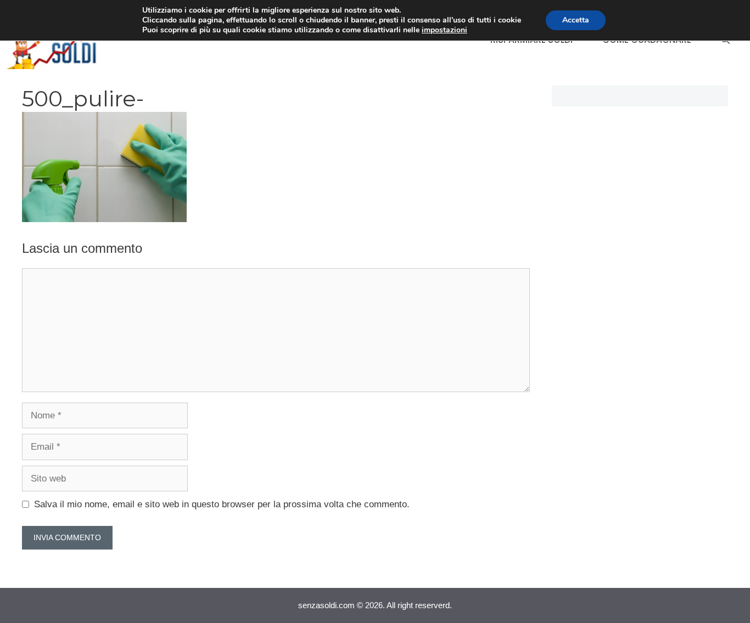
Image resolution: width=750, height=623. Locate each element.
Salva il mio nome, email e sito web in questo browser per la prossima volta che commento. (222, 504)
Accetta (575, 20)
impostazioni (444, 30)
